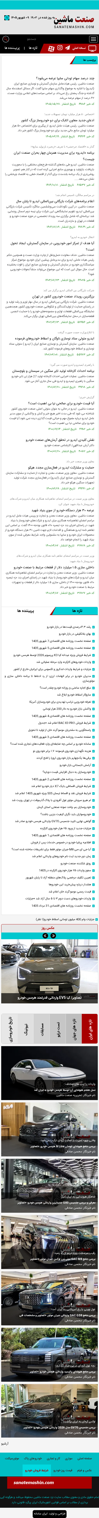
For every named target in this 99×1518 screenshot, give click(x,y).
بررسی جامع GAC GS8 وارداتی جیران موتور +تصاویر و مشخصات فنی (57, 1315)
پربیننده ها (12, 48)
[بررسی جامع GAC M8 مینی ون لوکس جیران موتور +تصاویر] (49, 1242)
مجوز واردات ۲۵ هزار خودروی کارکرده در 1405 (65, 870)
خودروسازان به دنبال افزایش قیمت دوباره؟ (67, 772)
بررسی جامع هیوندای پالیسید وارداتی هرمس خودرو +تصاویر (62, 1372)
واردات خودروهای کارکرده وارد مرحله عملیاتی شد (63, 662)
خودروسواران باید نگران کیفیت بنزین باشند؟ (65, 814)
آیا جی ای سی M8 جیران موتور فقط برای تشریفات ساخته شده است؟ (51, 849)
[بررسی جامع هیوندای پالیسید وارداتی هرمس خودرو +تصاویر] (49, 1355)
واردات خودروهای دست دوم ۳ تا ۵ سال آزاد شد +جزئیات (58, 898)
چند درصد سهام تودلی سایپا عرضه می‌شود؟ (65, 78)
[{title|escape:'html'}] (49, 971)
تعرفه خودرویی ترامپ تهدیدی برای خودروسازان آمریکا (60, 702)
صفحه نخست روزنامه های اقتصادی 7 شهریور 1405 (61, 641)
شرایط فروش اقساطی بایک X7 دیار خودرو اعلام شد (61, 786)
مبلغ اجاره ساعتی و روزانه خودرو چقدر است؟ (65, 688)
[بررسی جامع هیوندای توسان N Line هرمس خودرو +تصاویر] (49, 1129)
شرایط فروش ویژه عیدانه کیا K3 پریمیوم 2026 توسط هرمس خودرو (52, 655)
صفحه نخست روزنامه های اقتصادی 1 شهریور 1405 (61, 835)
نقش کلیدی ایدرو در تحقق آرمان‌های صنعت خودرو (60, 440)
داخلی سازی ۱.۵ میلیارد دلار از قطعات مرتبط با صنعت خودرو (54, 567)
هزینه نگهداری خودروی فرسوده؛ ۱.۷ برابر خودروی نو (62, 751)
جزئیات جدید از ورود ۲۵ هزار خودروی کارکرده (65, 828)
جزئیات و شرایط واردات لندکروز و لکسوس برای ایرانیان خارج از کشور (52, 669)
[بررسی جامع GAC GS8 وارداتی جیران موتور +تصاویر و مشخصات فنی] (49, 1298)
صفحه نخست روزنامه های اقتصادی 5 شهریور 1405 (61, 648)
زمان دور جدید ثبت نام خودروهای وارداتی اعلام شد (61, 856)
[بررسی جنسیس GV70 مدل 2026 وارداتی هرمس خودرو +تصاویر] (49, 1411)
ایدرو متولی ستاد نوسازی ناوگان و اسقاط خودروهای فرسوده (54, 339)
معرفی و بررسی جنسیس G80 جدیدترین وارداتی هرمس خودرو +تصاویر (56, 1203)
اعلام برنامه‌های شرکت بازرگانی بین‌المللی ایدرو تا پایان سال (55, 201)
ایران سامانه (41, 1513)
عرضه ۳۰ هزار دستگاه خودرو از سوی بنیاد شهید (62, 510)
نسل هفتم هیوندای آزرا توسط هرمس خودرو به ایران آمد (64, 1090)
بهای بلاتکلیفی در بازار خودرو (75, 634)
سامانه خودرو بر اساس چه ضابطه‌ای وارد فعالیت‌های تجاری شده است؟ (50, 744)
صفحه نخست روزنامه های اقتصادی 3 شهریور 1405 (61, 737)
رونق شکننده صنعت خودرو (76, 863)
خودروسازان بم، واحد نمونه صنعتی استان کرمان (64, 807)
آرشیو (4, 1443)
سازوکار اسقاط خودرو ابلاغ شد (74, 695)
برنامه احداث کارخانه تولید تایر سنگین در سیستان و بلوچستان (53, 371)
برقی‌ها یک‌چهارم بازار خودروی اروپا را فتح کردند (63, 758)
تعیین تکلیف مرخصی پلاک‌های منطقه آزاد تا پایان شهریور (58, 877)
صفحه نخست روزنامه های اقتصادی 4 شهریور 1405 (61, 716)
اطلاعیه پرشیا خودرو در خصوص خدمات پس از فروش (61, 842)
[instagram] (58, 48)
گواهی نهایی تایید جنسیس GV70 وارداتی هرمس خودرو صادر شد (53, 821)
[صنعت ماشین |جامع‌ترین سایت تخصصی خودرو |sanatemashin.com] (49, 22)
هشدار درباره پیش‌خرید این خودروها (70, 884)
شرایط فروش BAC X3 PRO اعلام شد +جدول (64, 723)
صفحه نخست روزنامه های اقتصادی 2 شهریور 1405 (61, 779)
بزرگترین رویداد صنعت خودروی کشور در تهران (63, 297)
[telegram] (66, 48)
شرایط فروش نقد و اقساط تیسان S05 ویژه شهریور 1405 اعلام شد (53, 793)
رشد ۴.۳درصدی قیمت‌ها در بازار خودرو (69, 627)
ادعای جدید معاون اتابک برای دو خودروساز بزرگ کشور (57, 120)
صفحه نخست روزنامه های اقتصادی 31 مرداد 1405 (61, 906)
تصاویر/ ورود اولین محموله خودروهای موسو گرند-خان (50, 998)
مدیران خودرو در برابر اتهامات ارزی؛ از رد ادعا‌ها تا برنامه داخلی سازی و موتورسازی (50, 678)
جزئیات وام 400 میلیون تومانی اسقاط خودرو (65, 919)
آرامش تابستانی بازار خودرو (75, 765)
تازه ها (33, 48)
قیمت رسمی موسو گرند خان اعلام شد (70, 892)
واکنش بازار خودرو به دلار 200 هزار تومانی (67, 709)
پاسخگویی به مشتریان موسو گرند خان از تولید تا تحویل (59, 730)
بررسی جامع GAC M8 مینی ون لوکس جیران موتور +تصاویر (62, 1259)
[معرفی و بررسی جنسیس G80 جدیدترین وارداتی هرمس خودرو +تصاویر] (49, 1186)
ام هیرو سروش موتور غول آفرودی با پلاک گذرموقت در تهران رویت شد (51, 800)
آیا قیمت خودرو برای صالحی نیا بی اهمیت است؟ (61, 403)
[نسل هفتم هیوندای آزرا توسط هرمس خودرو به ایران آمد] (49, 1073)
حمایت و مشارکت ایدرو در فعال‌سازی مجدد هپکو (61, 468)
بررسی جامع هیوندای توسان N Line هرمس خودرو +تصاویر (63, 1146)
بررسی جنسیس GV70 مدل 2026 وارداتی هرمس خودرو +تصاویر (59, 1428)
